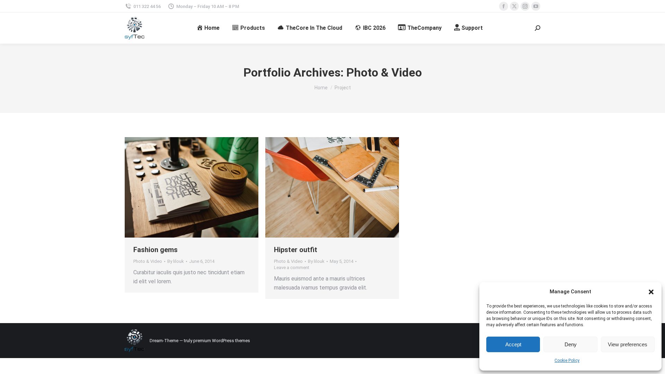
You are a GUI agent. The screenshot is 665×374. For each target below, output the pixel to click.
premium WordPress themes (221, 340)
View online (172, 187)
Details (210, 187)
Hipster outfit (295, 250)
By (175, 261)
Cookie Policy (567, 360)
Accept (513, 344)
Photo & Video (147, 261)
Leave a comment (291, 267)
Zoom (191, 187)
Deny (571, 344)
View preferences (627, 344)
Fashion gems (155, 250)
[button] (651, 291)
